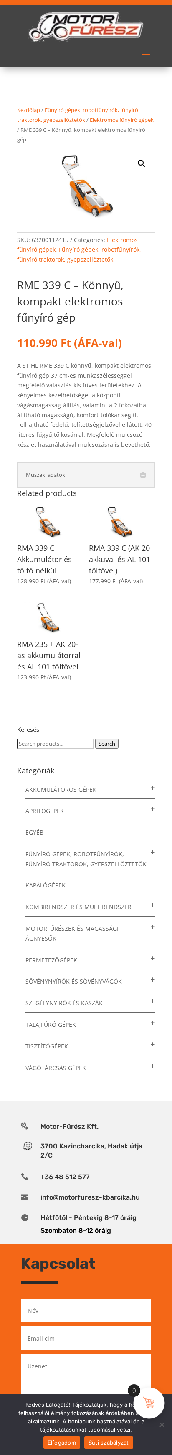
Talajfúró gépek (50, 1025)
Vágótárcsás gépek (55, 1068)
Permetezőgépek (51, 960)
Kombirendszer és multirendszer (78, 907)
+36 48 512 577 (65, 1177)
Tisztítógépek (46, 1046)
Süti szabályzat (109, 1442)
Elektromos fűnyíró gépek (122, 120)
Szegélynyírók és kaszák (64, 1003)
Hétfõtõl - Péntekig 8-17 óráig (88, 1218)
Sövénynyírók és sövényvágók (73, 981)
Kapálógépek (45, 885)
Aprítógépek (44, 811)
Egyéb (34, 832)
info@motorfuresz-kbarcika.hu (90, 1197)
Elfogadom (62, 1442)
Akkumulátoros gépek (60, 789)
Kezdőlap (28, 110)
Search (107, 743)
